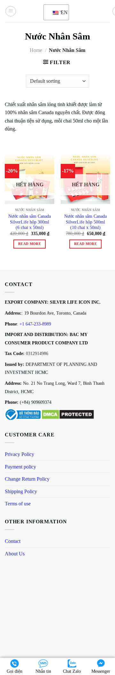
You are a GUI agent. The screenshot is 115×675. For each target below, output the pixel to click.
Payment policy (20, 466)
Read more (29, 244)
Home (36, 50)
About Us (15, 553)
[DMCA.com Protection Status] (67, 414)
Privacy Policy (19, 454)
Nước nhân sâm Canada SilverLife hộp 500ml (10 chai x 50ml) (85, 222)
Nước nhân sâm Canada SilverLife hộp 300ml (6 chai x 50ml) (29, 222)
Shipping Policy (21, 491)
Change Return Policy (27, 479)
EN (60, 12)
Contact (12, 541)
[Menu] (10, 11)
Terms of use (18, 503)
